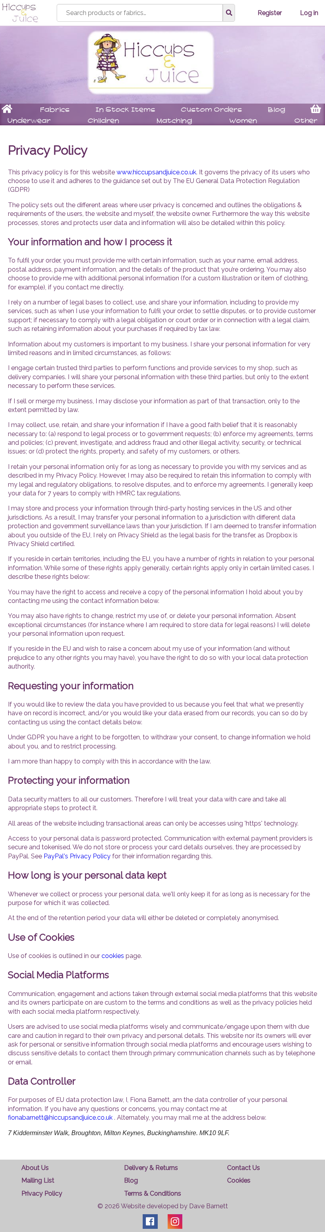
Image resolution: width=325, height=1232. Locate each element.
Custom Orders (211, 109)
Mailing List (37, 1180)
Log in (309, 12)
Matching (174, 121)
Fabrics (55, 109)
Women (243, 121)
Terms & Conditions (152, 1193)
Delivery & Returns (151, 1168)
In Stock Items (125, 109)
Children (103, 121)
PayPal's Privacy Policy (77, 856)
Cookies (238, 1180)
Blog (276, 109)
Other (305, 121)
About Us (35, 1168)
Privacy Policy (41, 1193)
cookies (112, 956)
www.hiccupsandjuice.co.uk (156, 172)
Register (270, 12)
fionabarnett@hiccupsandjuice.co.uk (60, 1117)
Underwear (29, 121)
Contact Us (243, 1168)
